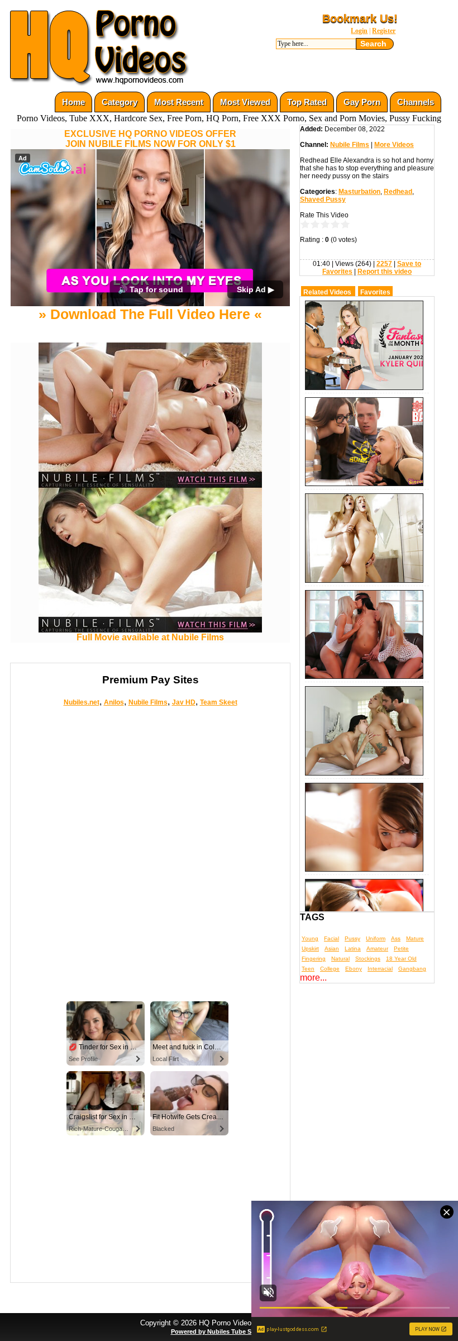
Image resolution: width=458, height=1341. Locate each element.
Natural (340, 958)
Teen (308, 969)
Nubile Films (148, 702)
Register (383, 31)
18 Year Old (401, 958)
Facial (331, 938)
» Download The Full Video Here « (150, 314)
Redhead (398, 192)
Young (310, 938)
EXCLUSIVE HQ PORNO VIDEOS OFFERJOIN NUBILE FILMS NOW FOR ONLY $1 (150, 139)
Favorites (375, 292)
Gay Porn (362, 102)
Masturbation (359, 192)
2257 (384, 264)
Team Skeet (218, 702)
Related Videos (327, 292)
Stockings (367, 958)
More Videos (394, 145)
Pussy (352, 938)
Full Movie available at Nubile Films (150, 637)
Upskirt (310, 948)
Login (359, 31)
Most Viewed (245, 102)
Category (119, 102)
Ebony (353, 969)
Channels (415, 102)
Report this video (384, 271)
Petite (401, 948)
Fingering (314, 958)
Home (73, 102)
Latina (353, 948)
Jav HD (183, 702)
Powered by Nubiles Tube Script (218, 1331)
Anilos (114, 702)
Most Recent (178, 102)
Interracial (380, 969)
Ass (395, 938)
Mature (415, 938)
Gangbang (412, 969)
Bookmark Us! (360, 18)
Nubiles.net (81, 702)
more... (313, 977)
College (330, 969)
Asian (332, 948)
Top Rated (307, 102)
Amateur (377, 948)
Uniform (375, 938)
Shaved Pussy (323, 199)
